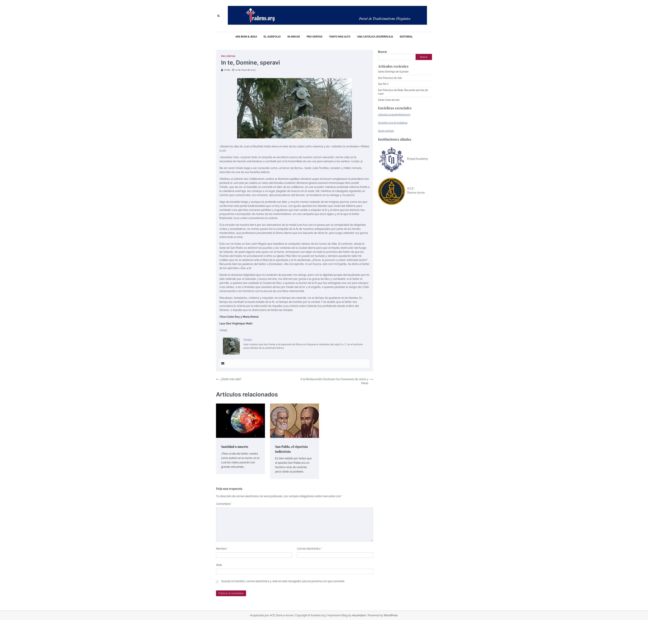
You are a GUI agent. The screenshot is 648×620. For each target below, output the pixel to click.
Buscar (382, 51)
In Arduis (293, 36)
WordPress (391, 615)
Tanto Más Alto (339, 36)
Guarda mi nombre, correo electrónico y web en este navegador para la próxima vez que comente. (283, 581)
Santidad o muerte (234, 446)
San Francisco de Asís (390, 78)
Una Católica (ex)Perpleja (375, 36)
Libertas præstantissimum (394, 114)
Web (219, 565)
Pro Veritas (314, 36)
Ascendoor (359, 615)
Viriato (227, 70)
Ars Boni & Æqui (246, 36)
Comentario (224, 503)
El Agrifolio (272, 36)
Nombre (222, 548)
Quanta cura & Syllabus (393, 122)
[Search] (218, 15)
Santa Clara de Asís (389, 100)
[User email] (222, 363)
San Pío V (383, 84)
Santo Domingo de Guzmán (393, 71)
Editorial (406, 36)
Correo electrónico (309, 548)
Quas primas (386, 130)
